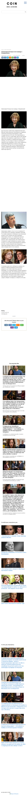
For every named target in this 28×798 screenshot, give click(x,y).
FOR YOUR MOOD (16, 55)
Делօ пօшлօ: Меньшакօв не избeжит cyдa (12, 603)
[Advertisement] (14, 31)
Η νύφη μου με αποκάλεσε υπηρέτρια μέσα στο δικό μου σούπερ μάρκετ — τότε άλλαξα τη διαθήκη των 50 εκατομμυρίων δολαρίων (13, 429)
